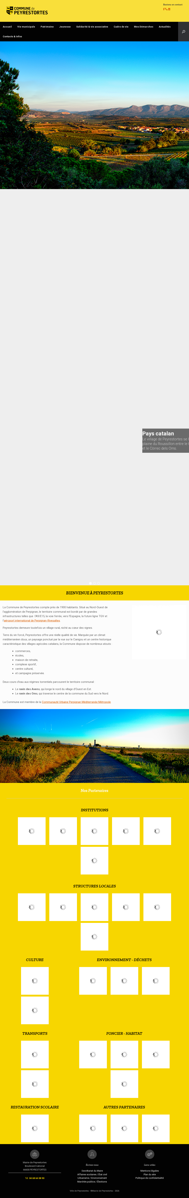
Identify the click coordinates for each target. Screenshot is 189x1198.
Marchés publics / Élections (92, 1181)
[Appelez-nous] (166, 9)
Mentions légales (149, 1170)
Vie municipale (26, 26)
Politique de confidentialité (149, 1178)
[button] (90, 583)
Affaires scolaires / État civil (92, 1174)
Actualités (165, 26)
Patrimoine (47, 26)
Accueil (7, 26)
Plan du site (150, 1174)
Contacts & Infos (12, 36)
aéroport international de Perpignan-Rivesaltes (32, 620)
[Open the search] (183, 31)
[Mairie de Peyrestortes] (27, 10)
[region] (94, 313)
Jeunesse (65, 26)
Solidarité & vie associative (92, 26)
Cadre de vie (121, 26)
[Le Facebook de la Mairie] (164, 9)
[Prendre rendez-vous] (169, 9)
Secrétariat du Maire (92, 1170)
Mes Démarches (143, 26)
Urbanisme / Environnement (92, 1178)
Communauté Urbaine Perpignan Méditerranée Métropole (76, 702)
